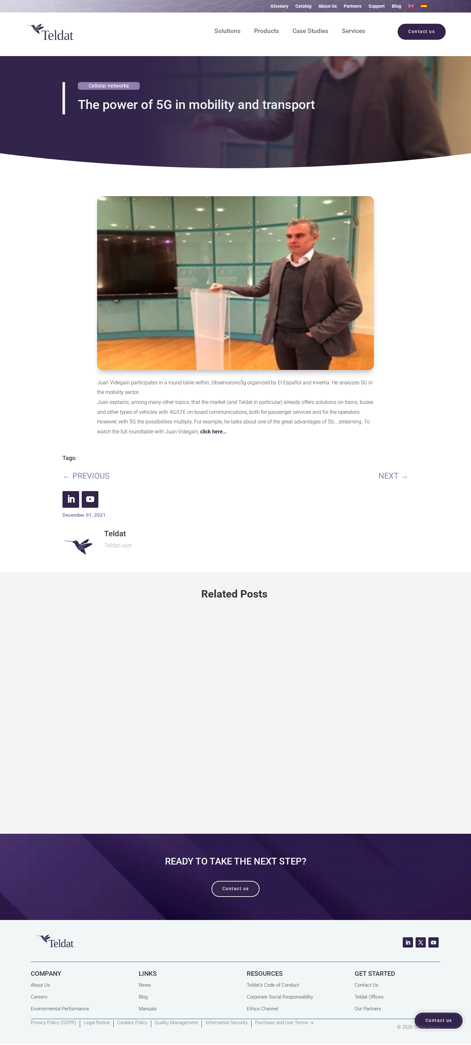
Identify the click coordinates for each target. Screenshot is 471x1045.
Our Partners (368, 1009)
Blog (396, 6)
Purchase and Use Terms (281, 1022)
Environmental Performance (60, 1009)
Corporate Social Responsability (280, 997)
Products (266, 32)
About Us (327, 6)
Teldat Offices (369, 997)
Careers (39, 997)
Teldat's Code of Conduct (273, 985)
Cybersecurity (110, 726)
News (145, 985)
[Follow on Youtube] (90, 499)
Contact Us (366, 985)
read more (236, 789)
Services (353, 32)
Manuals (148, 1009)
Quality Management (176, 1022)
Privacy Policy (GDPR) (53, 1022)
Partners (352, 6)
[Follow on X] (421, 942)
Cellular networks (109, 86)
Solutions (227, 32)
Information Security (226, 1022)
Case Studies (310, 32)
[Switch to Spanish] (424, 7)
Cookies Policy (132, 1022)
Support (376, 6)
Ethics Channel (262, 1009)
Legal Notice (97, 1022)
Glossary (279, 6)
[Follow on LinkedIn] (70, 499)
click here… (213, 432)
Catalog (303, 6)
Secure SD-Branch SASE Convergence (134, 702)
